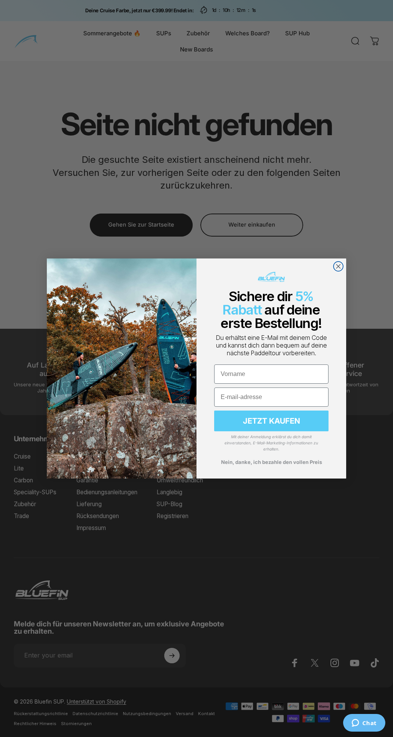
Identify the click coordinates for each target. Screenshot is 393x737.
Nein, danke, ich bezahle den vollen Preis (271, 462)
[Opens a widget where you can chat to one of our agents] (364, 723)
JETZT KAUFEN (271, 421)
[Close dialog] (338, 266)
